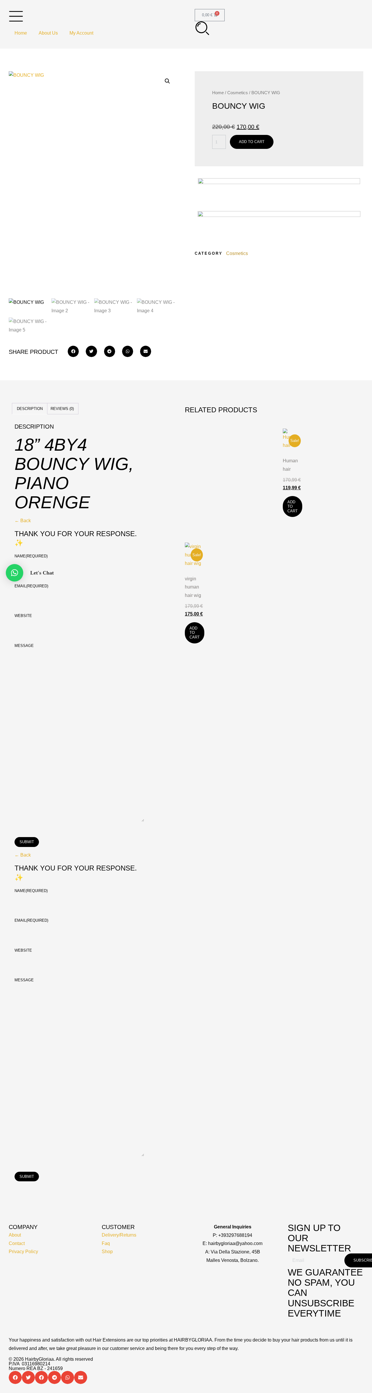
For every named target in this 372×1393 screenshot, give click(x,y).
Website (23, 615)
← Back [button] (23, 520)
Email (31, 586)
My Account (81, 33)
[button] (167, 81)
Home (21, 33)
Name (31, 556)
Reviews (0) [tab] (62, 408)
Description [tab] (30, 408)
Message (24, 645)
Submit (26, 842)
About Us (48, 33)
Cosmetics (237, 92)
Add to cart (251, 142)
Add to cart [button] (292, 506)
